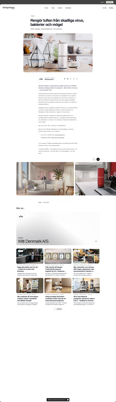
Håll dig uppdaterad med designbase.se (57, 399)
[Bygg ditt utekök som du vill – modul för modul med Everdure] (29, 262)
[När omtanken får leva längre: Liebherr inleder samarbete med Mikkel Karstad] (29, 291)
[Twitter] (71, 79)
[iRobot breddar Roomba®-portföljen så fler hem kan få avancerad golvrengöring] (57, 291)
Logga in (102, 2)
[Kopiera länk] (76, 78)
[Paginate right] (98, 159)
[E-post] (74, 79)
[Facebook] (65, 79)
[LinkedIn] (67, 79)
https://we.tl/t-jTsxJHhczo (57, 137)
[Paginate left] (94, 159)
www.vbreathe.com (60, 135)
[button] (96, 241)
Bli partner (109, 2)
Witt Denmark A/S (49, 79)
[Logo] (9, 8)
